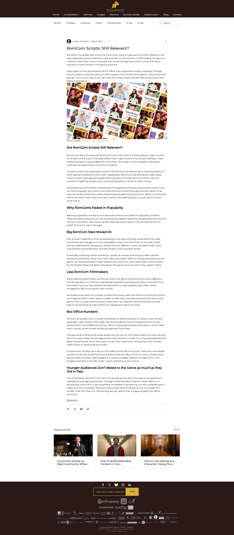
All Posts (57, 23)
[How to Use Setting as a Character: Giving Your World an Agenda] (160, 445)
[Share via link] (88, 409)
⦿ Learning (85, 23)
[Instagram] (123, 484)
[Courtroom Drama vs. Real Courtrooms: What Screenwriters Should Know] (73, 445)
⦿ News (98, 23)
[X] (109, 484)
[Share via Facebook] (68, 409)
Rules (123, 527)
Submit (130, 527)
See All (176, 429)
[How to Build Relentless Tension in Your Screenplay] (116, 445)
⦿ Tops (140, 23)
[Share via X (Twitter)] (74, 409)
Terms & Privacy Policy (109, 527)
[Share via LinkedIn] (81, 409)
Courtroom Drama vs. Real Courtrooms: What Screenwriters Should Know (72, 463)
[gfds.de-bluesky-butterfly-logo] (116, 484)
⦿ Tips (129, 23)
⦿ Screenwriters (114, 23)
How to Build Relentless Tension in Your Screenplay (116, 463)
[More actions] (165, 41)
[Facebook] (103, 484)
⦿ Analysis (70, 23)
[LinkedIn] (129, 484)
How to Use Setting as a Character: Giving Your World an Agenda (159, 463)
